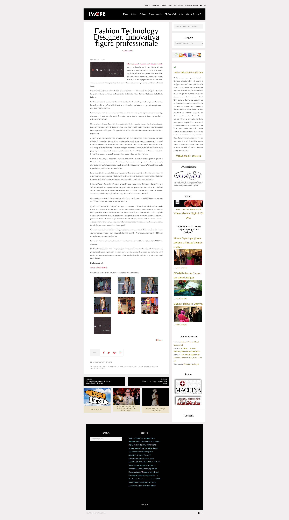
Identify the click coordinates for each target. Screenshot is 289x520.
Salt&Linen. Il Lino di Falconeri (139, 455)
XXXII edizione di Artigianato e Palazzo (142, 482)
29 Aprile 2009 (94, 59)
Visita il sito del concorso (188, 156)
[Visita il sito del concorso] (175, 67)
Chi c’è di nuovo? (193, 14)
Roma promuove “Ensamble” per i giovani (143, 472)
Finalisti (186, 72)
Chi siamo (146, 5)
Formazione (112, 366)
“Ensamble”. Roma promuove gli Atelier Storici (143, 469)
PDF (161, 340)
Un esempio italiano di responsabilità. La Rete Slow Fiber (143, 476)
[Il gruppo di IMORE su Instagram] (185, 56)
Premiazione (196, 72)
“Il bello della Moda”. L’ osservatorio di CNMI (144, 479)
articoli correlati (181, 268)
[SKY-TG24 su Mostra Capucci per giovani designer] (188, 295)
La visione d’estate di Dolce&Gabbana (142, 485)
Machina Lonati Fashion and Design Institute (145, 64)
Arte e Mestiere (178, 5)
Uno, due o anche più (191, 364)
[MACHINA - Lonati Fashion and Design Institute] (188, 393)
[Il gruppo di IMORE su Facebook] (190, 56)
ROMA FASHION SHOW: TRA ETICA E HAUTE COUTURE (142, 445)
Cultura (143, 14)
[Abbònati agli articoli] (181, 56)
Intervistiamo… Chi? (166, 5)
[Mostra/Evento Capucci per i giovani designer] (188, 321)
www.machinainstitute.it (98, 268)
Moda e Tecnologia (151, 366)
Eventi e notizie (155, 14)
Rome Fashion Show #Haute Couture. (142, 465)
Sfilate (134, 14)
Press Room (155, 5)
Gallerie (109, 362)
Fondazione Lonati (99, 366)
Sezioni (178, 72)
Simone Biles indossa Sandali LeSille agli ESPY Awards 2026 (143, 448)
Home (125, 14)
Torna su (143, 504)
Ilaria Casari (128, 51)
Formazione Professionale (127, 366)
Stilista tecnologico (97, 368)
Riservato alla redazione (191, 5)
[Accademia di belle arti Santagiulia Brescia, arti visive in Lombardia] (188, 405)
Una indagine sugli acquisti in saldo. (141, 458)
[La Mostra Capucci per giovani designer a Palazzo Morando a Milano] (188, 265)
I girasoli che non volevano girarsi (141, 452)
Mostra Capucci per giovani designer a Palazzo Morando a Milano (188, 242)
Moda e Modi (170, 14)
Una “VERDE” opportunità (190, 354)
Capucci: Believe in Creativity (188, 304)
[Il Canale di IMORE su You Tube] (194, 56)
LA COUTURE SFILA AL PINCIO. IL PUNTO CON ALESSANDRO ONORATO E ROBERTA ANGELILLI (144, 462)
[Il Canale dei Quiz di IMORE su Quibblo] (199, 56)
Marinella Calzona (180, 358)
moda (141, 366)
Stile (181, 14)
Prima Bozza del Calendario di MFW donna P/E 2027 (144, 442)
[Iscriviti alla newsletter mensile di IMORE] (176, 56)
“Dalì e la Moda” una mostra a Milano (142, 438)
